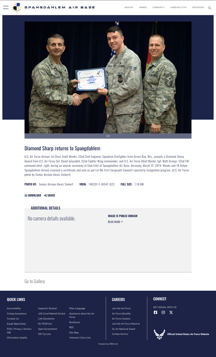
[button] (5, 7)
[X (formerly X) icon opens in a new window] (171, 312)
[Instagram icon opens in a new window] (163, 312)
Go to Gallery (35, 281)
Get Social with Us (164, 307)
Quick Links (16, 299)
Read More (114, 222)
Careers (118, 299)
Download (34, 195)
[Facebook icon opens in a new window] (155, 312)
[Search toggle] (210, 7)
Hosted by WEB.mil (108, 344)
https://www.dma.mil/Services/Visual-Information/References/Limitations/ (145, 246)
